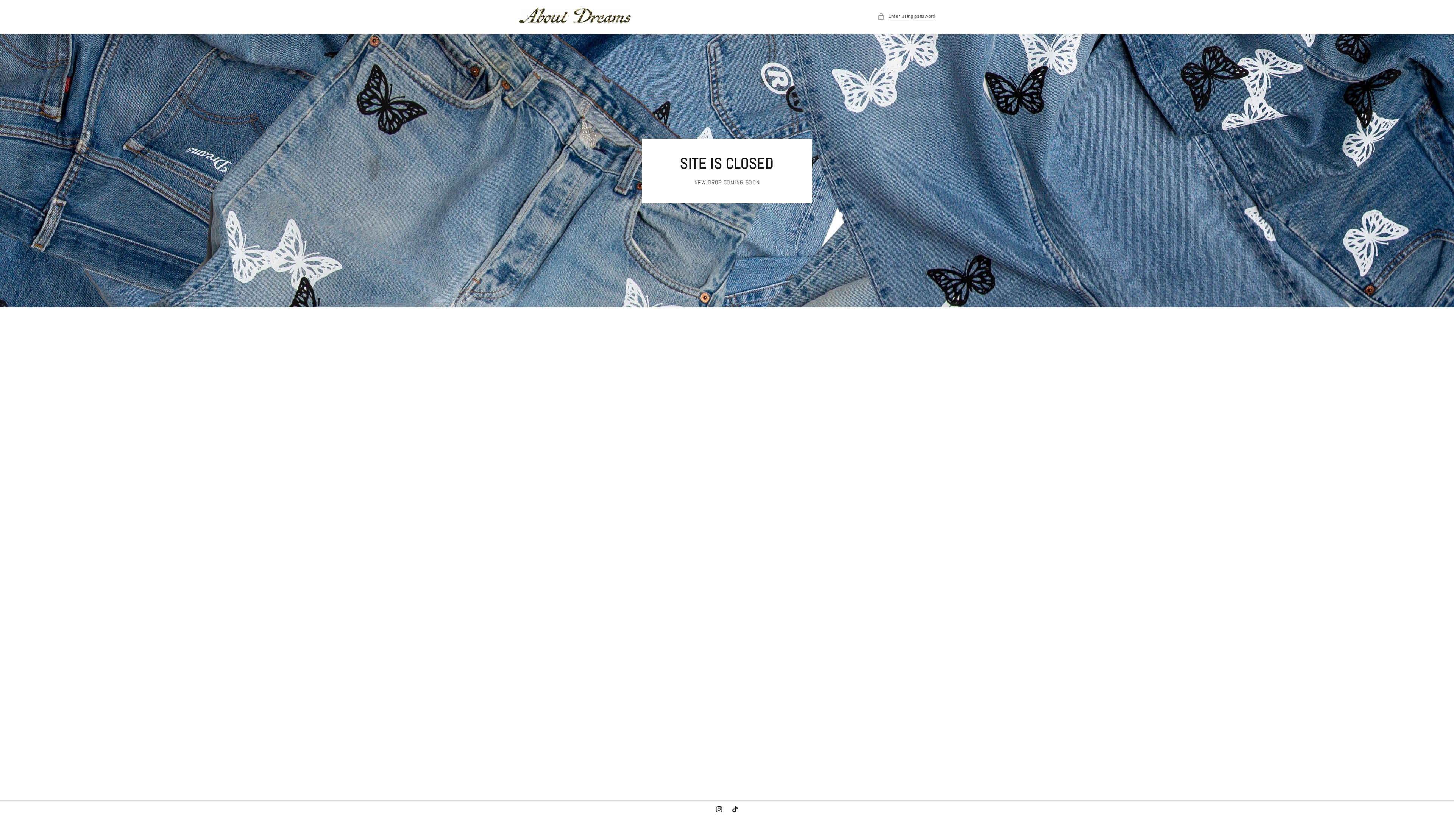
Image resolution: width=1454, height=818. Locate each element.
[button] (906, 16)
